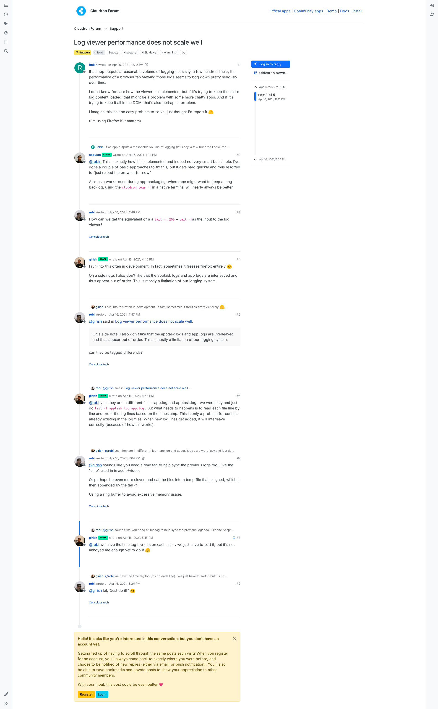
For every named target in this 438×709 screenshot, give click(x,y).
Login (102, 694)
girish (93, 259)
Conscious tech (99, 236)
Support (84, 52)
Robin (93, 64)
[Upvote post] (230, 132)
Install (357, 11)
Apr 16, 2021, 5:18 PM (138, 537)
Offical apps (280, 11)
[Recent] (6, 14)
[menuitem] (432, 5)
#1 (238, 64)
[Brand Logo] (81, 10)
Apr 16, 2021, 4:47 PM (124, 314)
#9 (238, 583)
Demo (331, 11)
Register (86, 694)
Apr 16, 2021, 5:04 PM (124, 458)
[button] (6, 694)
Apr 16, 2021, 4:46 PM (124, 212)
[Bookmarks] (6, 42)
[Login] (432, 5)
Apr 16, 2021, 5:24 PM (124, 583)
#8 (238, 537)
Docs (344, 11)
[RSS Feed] (183, 52)
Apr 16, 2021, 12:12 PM (127, 64)
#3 (238, 212)
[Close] (234, 638)
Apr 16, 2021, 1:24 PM (141, 155)
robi (92, 212)
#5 (238, 314)
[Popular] (6, 33)
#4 (238, 259)
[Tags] (6, 23)
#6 (238, 396)
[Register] (432, 14)
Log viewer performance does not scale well (153, 321)
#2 (238, 155)
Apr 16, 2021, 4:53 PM (138, 396)
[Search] (6, 51)
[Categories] (6, 5)
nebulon (95, 155)
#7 (238, 458)
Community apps (308, 11)
